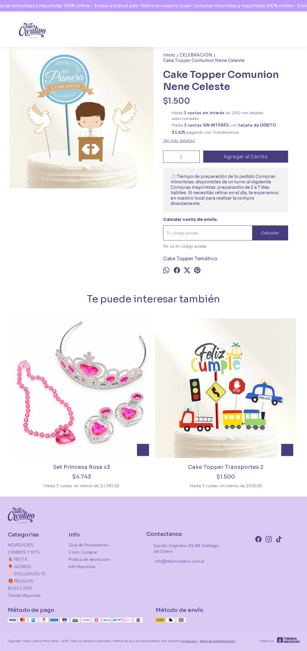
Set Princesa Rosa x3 (81, 467)
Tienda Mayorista (24, 595)
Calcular (270, 233)
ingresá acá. (189, 641)
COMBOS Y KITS (24, 552)
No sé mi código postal (184, 246)
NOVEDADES (20, 545)
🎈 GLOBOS (19, 567)
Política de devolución (89, 559)
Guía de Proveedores (89, 545)
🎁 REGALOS (20, 581)
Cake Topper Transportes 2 (226, 467)
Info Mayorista (82, 567)
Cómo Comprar (83, 552)
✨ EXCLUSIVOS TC (27, 574)
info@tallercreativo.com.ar (179, 561)
